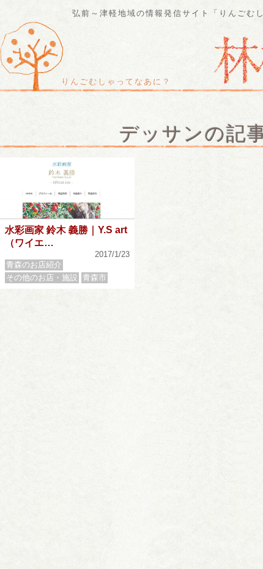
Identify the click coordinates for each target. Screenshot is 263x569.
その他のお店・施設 (42, 277)
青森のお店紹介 (34, 264)
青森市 (94, 277)
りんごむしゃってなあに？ (116, 82)
